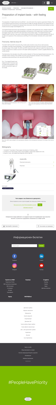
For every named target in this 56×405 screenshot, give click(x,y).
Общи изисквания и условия (28, 350)
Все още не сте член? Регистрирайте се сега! (25, 205)
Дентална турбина (28, 307)
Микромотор (28, 313)
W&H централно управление (10, 284)
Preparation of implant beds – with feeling (11, 9)
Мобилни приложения (28, 358)
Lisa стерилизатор (28, 338)
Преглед (46, 282)
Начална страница (6, 8)
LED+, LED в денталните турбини (28, 329)
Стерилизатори (28, 318)
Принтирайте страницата (11, 226)
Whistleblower (28, 355)
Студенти (46, 279)
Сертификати (10, 292)
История (10, 290)
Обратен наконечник (28, 310)
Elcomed (28, 335)
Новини (46, 284)
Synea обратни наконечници (28, 327)
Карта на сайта (28, 347)
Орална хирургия (28, 316)
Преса (10, 296)
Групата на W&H (10, 279)
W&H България (10, 286)
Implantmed (28, 332)
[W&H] (6, 3)
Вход (51, 8)
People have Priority (10, 282)
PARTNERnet (28, 296)
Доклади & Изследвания (27, 8)
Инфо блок (16, 8)
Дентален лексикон (46, 288)
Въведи (41, 245)
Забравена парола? (28, 207)
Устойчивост (10, 288)
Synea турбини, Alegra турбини (28, 324)
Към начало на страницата (46, 226)
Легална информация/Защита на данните (28, 352)
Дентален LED (28, 321)
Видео (46, 286)
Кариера (27, 279)
